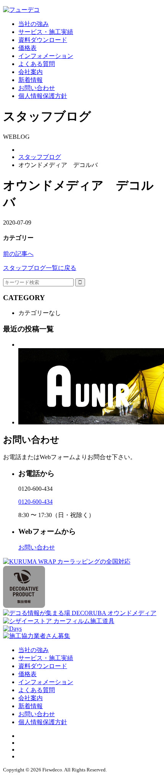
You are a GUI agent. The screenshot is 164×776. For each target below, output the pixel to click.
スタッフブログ (39, 157)
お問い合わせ (36, 88)
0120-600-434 (35, 501)
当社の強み (33, 24)
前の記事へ (18, 254)
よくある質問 (36, 64)
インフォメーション (45, 56)
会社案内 (30, 72)
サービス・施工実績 (45, 32)
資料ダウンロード (42, 40)
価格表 (27, 48)
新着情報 (30, 80)
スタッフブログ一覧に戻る (39, 268)
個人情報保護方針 (42, 96)
